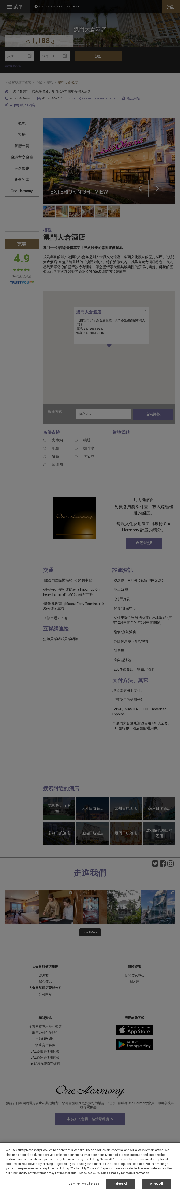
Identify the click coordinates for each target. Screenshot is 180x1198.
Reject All (120, 1183)
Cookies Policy (109, 1173)
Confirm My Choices (83, 1183)
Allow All (156, 1183)
